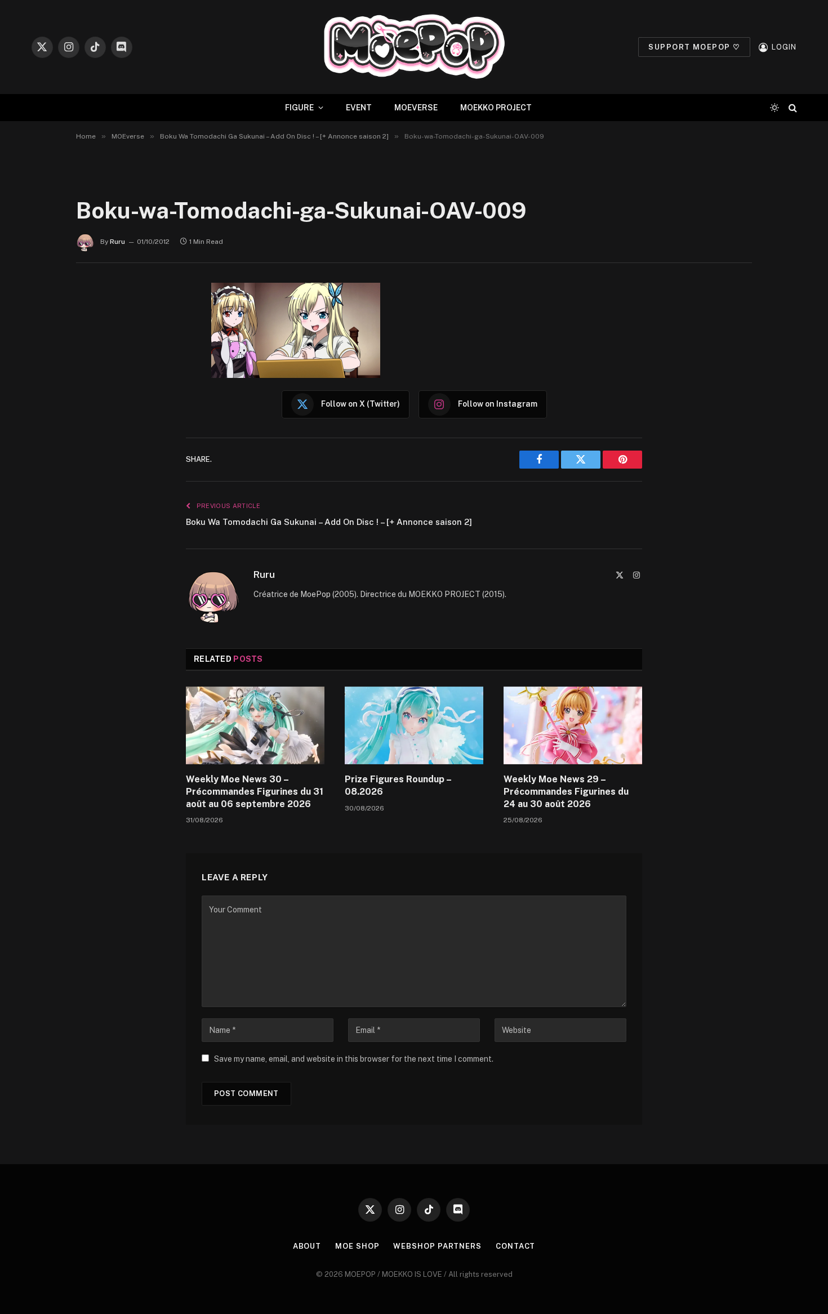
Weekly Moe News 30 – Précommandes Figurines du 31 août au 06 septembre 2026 (254, 791)
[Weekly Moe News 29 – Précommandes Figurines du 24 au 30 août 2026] (573, 725)
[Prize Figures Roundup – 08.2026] (414, 725)
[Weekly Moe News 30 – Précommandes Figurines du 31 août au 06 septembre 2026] (255, 725)
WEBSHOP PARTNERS (437, 1246)
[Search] (791, 108)
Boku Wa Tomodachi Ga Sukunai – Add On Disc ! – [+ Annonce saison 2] (329, 522)
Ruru (117, 242)
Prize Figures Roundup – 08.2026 (398, 785)
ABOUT (307, 1246)
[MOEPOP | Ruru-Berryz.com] (414, 47)
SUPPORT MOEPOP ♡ (694, 47)
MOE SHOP (357, 1246)
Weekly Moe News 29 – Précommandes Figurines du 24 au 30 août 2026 (566, 791)
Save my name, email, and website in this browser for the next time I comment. (353, 1058)
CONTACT (515, 1246)
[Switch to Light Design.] (774, 107)
